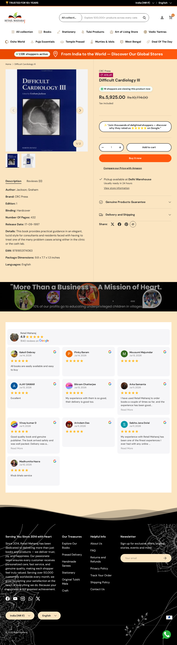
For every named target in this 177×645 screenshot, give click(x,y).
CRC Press (105, 70)
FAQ (93, 550)
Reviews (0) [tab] (34, 181)
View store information (116, 188)
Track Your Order (101, 575)
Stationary (68, 572)
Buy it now (135, 158)
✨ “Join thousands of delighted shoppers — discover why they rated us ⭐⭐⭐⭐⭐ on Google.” (135, 127)
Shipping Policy (100, 582)
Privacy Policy (99, 568)
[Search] (144, 17)
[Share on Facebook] (119, 224)
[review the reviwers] (54, 352)
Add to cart (149, 147)
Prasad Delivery (72, 554)
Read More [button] (127, 409)
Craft (65, 590)
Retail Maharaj (20, 632)
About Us (96, 543)
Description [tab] (13, 181)
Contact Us (97, 589)
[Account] (162, 17)
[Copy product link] (133, 224)
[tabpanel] (47, 227)
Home (8, 64)
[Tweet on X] (112, 224)
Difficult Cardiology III (25, 64)
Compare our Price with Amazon (123, 168)
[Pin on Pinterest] (126, 224)
